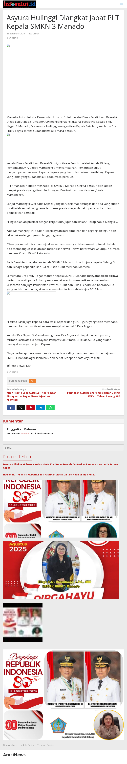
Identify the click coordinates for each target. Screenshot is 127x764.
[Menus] (121, 4)
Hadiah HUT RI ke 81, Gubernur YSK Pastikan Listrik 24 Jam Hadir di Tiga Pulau (49, 474)
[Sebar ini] (11, 407)
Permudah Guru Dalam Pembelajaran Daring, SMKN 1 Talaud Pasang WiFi (93, 393)
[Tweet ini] (21, 407)
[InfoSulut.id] (19, 3)
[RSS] (32, 381)
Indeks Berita (27, 744)
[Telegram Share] (40, 407)
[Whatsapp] (50, 407)
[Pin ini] (30, 407)
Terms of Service (45, 744)
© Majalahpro (10, 744)
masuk (25, 433)
